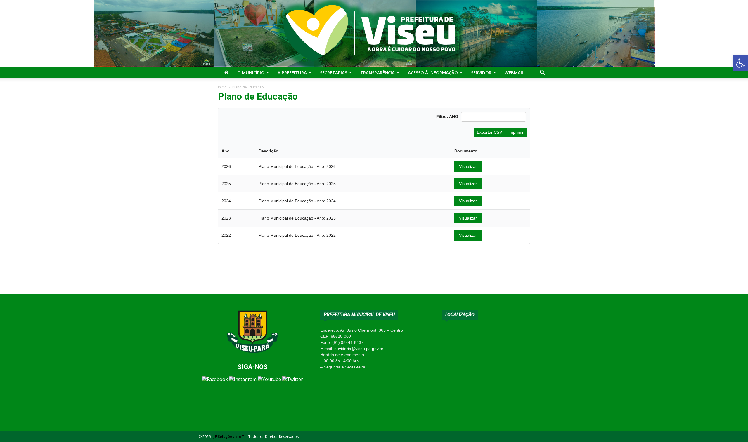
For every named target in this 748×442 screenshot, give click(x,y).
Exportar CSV (489, 132)
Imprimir (516, 132)
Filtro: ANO (447, 116)
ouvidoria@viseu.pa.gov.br (358, 348)
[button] (740, 63)
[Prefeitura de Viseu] (374, 33)
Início (222, 87)
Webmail (514, 72)
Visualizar (468, 166)
